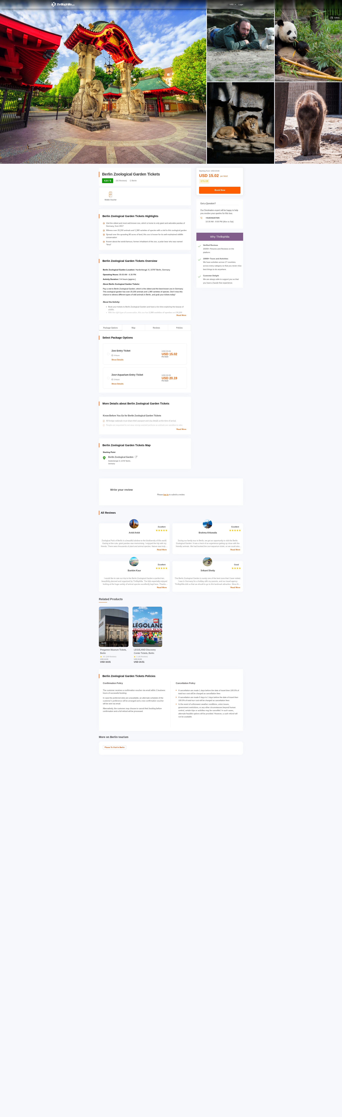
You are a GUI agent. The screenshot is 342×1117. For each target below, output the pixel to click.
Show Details (117, 360)
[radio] (145, 353)
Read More (181, 315)
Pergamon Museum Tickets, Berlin (113, 651)
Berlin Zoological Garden (120, 457)
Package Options (110, 327)
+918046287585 (212, 218)
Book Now (220, 190)
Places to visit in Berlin (115, 747)
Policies (179, 327)
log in (166, 494)
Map (133, 327)
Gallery (337, 18)
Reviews (156, 327)
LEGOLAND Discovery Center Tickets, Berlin (145, 651)
